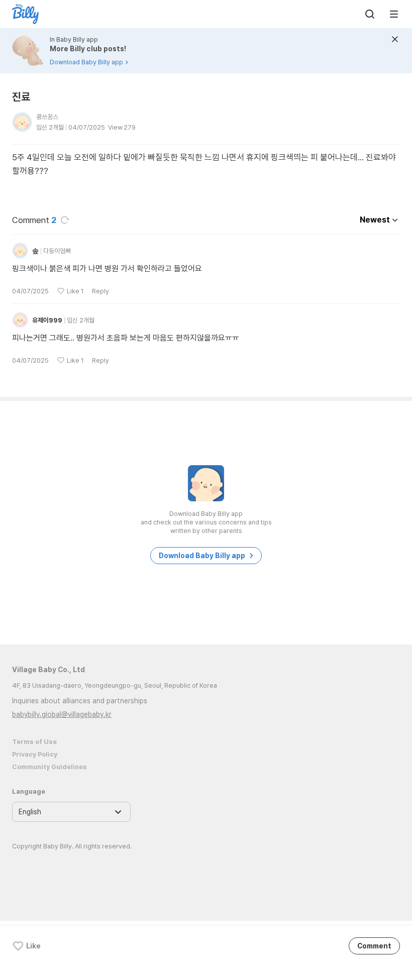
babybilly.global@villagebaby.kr (62, 714)
